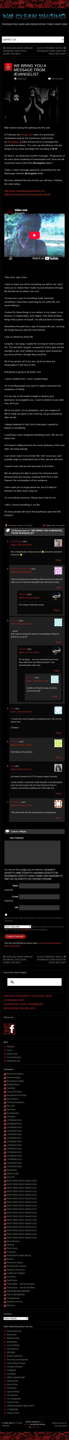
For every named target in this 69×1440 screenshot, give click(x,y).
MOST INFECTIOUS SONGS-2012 (22, 1191)
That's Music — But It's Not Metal (21, 1288)
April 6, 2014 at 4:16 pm (21, 624)
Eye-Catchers (13, 1099)
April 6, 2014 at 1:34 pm (21, 572)
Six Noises (11, 1388)
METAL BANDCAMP (16, 1377)
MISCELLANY (13, 1173)
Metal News (22, 79)
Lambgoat (11, 1370)
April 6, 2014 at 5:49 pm (29, 652)
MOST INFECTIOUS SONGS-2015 (22, 1202)
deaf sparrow (12, 1349)
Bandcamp (12, 1335)
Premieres (11, 1252)
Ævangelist (13, 141)
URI (16, 907)
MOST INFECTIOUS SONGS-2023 (22, 1230)
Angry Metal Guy (14, 1331)
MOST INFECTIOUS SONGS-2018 (22, 1213)
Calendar (11, 1088)
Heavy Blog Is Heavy (16, 1363)
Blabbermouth (13, 1338)
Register (10, 1046)
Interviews (11, 1109)
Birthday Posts (13, 1084)
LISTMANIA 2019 (14, 1145)
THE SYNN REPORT (16, 1295)
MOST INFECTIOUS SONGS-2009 (22, 1181)
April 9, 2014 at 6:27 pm (21, 805)
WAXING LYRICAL (15, 1302)
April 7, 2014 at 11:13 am (37, 681)
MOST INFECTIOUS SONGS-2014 (22, 1199)
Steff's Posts (12, 1280)
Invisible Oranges (14, 1367)
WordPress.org (13, 1061)
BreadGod (16, 802)
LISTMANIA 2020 (14, 1149)
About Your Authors (15, 1074)
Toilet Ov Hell (13, 1402)
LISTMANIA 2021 (14, 1152)
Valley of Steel (13, 1413)
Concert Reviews (14, 1092)
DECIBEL (11, 1352)
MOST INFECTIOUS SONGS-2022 (22, 1227)
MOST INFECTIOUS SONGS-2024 (22, 1234)
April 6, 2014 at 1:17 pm (21, 545)
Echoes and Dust (14, 1356)
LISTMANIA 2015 (14, 1131)
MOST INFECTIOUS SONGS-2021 (22, 1223)
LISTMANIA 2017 (14, 1138)
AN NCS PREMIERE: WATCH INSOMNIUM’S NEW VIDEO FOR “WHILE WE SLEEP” (51, 51)
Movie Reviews (13, 1241)
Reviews (10, 1259)
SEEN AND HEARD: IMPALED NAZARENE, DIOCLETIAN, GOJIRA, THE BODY (18, 51)
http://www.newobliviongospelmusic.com (24, 191)
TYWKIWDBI (12, 1409)
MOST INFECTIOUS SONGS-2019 (22, 1216)
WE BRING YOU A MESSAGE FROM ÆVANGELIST (30, 70)
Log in (10, 1050)
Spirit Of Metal (13, 1392)
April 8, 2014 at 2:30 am (21, 769)
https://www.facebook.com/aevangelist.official (27, 194)
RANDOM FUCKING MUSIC (19, 1255)
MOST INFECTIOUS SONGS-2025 (22, 1238)
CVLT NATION (13, 1345)
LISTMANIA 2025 (14, 1166)
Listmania (11, 1117)
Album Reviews (13, 1077)
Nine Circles (12, 1384)
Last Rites (11, 1374)
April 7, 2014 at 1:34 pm (21, 745)
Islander (20, 525)
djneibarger (16, 541)
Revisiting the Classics (16, 1266)
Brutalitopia (12, 1342)
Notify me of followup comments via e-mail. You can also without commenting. (34, 928)
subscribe (25, 930)
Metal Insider (12, 1381)
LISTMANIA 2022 (14, 1156)
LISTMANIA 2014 (14, 1127)
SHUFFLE (11, 1277)
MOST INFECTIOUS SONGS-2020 (22, 1220)
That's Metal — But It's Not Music (21, 1284)
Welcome (11, 1305)
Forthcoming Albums (16, 1102)
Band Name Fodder (15, 1081)
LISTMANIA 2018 (14, 1141)
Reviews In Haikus (15, 1263)
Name (15, 886)
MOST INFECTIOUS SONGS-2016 (22, 1206)
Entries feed (12, 1054)
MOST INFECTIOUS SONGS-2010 (22, 1184)
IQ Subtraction (13, 1113)
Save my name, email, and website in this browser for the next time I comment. (33, 919)
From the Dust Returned (17, 1360)
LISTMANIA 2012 (14, 1120)
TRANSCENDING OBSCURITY (20, 1406)
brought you (26, 134)
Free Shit (11, 1106)
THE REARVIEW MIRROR (18, 1291)
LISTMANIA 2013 (14, 1124)
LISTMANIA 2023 (14, 1159)
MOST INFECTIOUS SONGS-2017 (22, 1209)
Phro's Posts (12, 1248)
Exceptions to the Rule (16, 1095)
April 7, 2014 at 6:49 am (21, 712)
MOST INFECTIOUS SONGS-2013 (22, 1195)
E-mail (15, 897)
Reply (58, 560)
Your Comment (16, 838)
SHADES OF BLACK (16, 1270)
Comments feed (14, 1057)
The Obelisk (12, 1395)
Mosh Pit (10, 1177)
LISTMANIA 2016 (14, 1134)
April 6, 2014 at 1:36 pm (29, 598)
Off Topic (10, 1245)
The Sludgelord (14, 1399)
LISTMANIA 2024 (14, 1163)
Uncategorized (13, 1298)
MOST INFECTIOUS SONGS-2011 (22, 1188)
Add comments (57, 79)
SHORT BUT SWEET (16, 1273)
